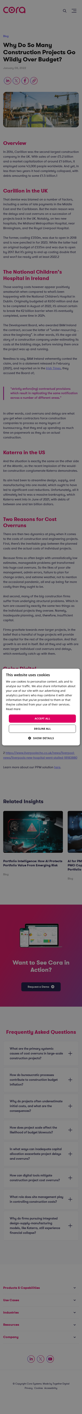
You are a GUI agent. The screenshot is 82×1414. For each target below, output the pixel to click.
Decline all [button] (42, 728)
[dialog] (41, 707)
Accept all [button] (42, 718)
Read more (13, 709)
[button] (41, 738)
